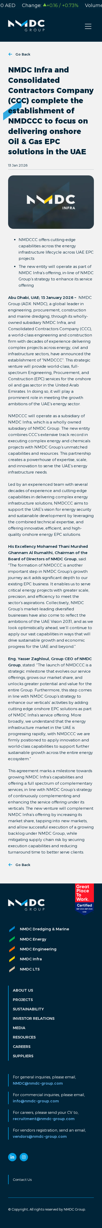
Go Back (22, 54)
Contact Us (22, 1179)
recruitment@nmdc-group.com (44, 1118)
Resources (24, 1037)
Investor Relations (33, 1018)
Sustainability (28, 1009)
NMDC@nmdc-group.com (38, 1083)
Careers (21, 1046)
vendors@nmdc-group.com (40, 1136)
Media (19, 1028)
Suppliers (23, 1056)
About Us (23, 990)
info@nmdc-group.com (36, 1101)
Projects (23, 999)
